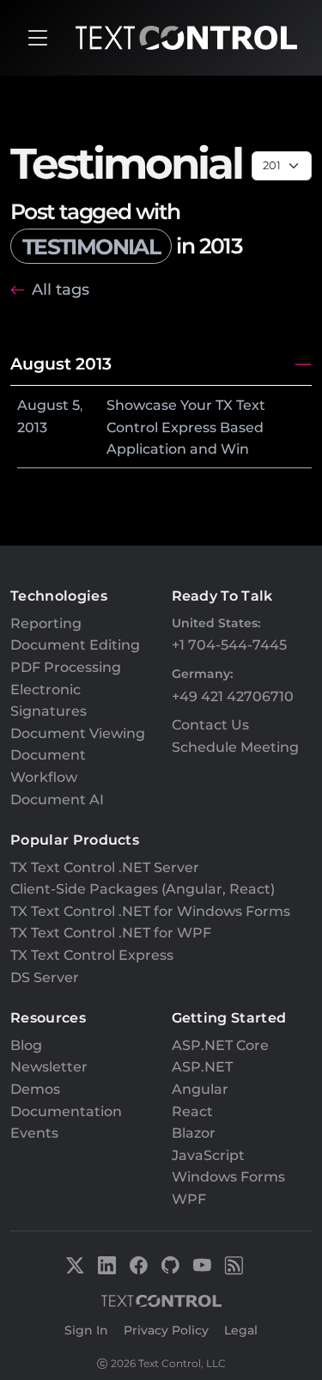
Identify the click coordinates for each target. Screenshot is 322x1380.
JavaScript (208, 1155)
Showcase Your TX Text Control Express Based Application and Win (185, 427)
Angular (200, 1089)
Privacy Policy (166, 1330)
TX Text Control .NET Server (104, 867)
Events (34, 1133)
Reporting (46, 623)
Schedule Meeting (235, 747)
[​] (38, 38)
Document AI (57, 799)
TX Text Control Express (91, 955)
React (192, 1111)
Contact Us (210, 725)
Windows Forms (228, 1177)
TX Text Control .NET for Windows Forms (150, 911)
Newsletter (49, 1067)
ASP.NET (202, 1067)
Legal (241, 1330)
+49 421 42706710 (233, 696)
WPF (189, 1199)
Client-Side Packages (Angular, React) (142, 889)
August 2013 (61, 363)
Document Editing (75, 645)
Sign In (86, 1330)
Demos (35, 1089)
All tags (60, 289)
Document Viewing (77, 733)
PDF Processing (65, 667)
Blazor (194, 1133)
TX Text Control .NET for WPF (110, 933)
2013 (32, 427)
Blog (26, 1045)
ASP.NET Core (220, 1045)
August (43, 405)
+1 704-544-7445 (229, 645)
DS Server (44, 977)
